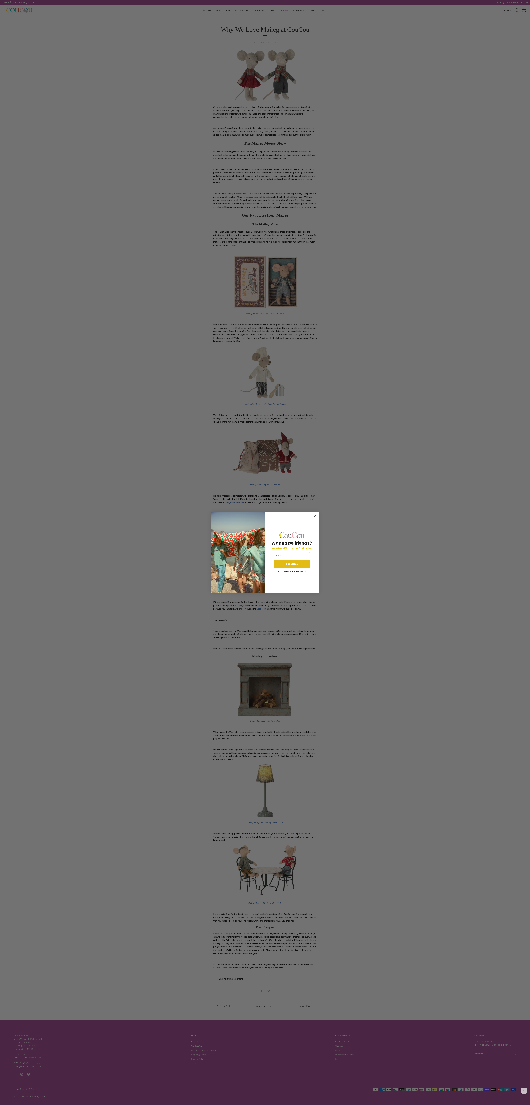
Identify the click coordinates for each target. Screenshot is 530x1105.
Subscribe (292, 564)
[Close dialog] (315, 515)
